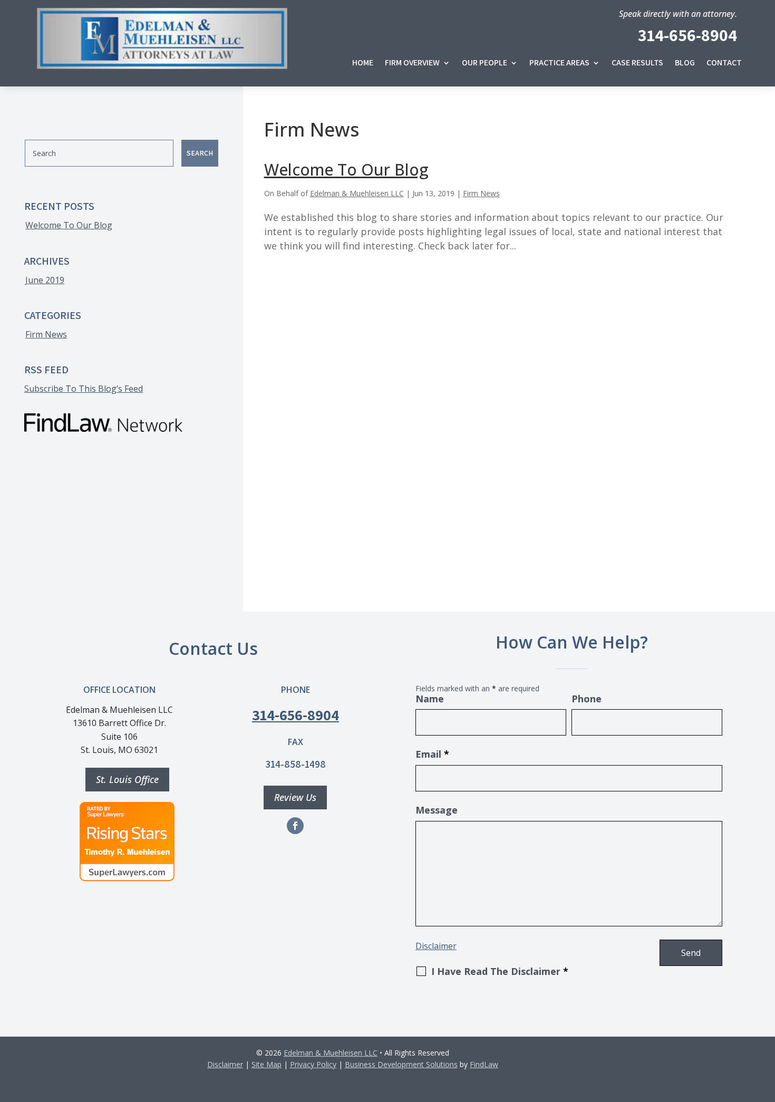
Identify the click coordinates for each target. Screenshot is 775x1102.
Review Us (295, 797)
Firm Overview (412, 63)
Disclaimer (436, 946)
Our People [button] (484, 63)
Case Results (637, 63)
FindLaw (484, 1064)
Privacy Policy (313, 1064)
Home (362, 63)
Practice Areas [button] (559, 63)
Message (436, 810)
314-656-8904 (687, 35)
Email (432, 754)
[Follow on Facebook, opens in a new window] (295, 825)
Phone (586, 698)
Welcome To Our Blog (346, 169)
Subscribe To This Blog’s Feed (83, 388)
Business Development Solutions (401, 1064)
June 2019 (44, 280)
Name (429, 698)
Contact (724, 63)
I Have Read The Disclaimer (499, 971)
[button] (764, 1070)
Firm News (481, 193)
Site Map (266, 1064)
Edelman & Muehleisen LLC (357, 193)
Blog (685, 63)
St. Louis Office (127, 779)
